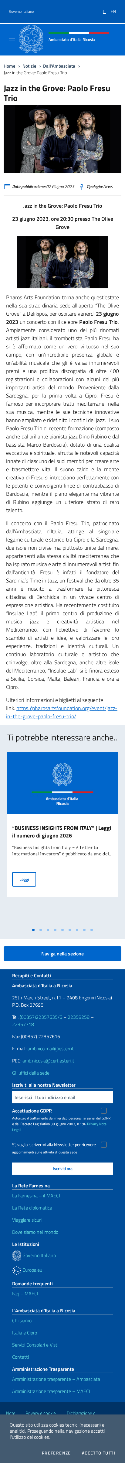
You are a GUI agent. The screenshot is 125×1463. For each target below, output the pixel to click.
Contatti (20, 1357)
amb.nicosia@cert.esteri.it (48, 1060)
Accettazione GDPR (32, 1110)
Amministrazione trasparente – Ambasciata (56, 1379)
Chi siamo (22, 1320)
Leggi (27, 879)
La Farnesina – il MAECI (36, 1195)
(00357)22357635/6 (41, 1017)
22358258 (79, 1017)
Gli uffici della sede (30, 1072)
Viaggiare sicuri (27, 1219)
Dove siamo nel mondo (35, 1232)
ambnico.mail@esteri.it (51, 1048)
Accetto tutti (98, 1453)
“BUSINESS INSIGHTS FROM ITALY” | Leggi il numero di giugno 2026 (61, 832)
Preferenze (56, 1453)
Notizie (29, 65)
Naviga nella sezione (62, 953)
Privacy (92, 1124)
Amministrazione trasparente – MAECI (51, 1391)
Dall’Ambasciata (59, 65)
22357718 (23, 1024)
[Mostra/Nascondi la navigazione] (12, 38)
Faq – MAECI (25, 1293)
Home (9, 65)
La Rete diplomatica (32, 1207)
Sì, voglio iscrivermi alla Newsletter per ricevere (54, 1144)
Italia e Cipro (24, 1332)
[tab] (33, 930)
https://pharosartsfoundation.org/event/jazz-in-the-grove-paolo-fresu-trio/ (61, 712)
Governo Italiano (21, 11)
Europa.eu (31, 1269)
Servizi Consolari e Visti (35, 1344)
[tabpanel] (62, 838)
